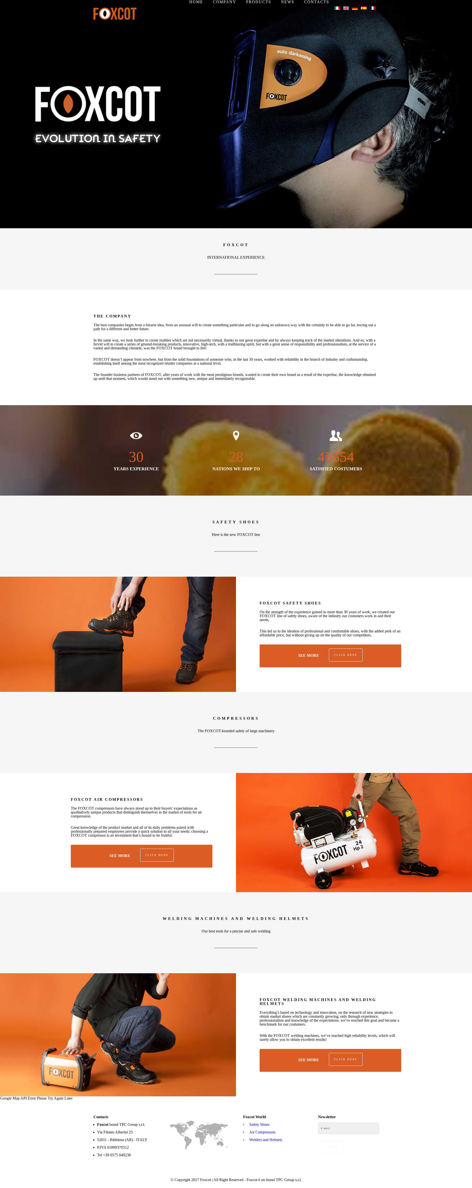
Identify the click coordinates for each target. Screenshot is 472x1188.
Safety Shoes (259, 1124)
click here (345, 654)
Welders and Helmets (265, 1140)
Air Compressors (262, 1132)
